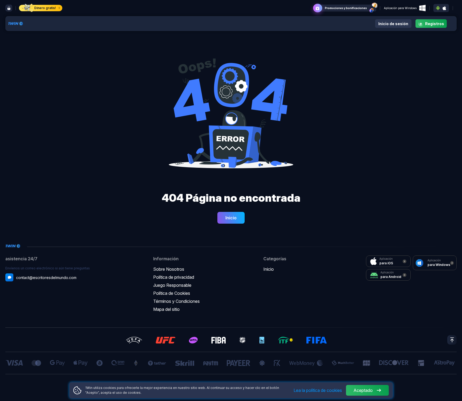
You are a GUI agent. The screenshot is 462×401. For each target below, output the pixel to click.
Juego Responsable (172, 285)
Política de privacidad (173, 277)
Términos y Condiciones (176, 301)
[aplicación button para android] (438, 8)
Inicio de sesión (393, 23)
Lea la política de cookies (318, 390)
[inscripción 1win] (8, 8)
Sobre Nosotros (168, 269)
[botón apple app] (444, 8)
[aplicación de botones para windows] (422, 8)
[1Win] (15, 23)
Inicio (231, 217)
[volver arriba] (452, 340)
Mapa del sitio (166, 309)
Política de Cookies (171, 293)
